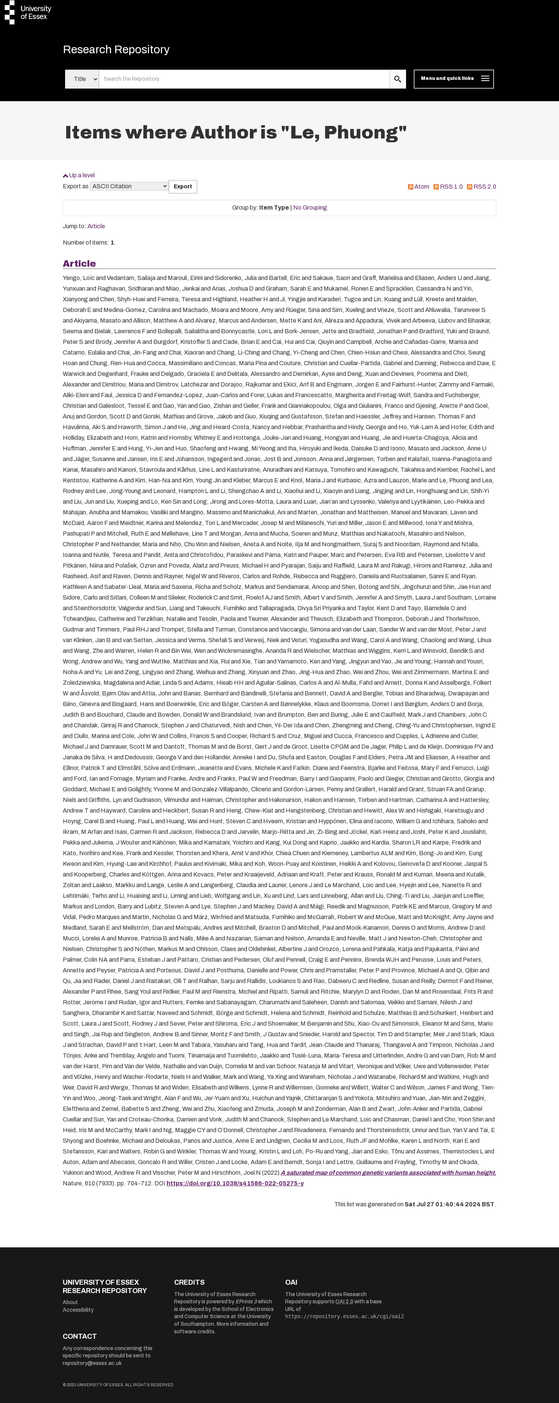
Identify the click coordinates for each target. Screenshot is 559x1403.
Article (96, 226)
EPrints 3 (246, 1301)
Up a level (82, 175)
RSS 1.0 (451, 186)
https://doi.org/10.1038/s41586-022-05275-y (235, 1183)
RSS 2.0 (484, 186)
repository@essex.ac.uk (92, 1363)
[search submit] (397, 79)
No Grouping (310, 207)
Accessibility (78, 1310)
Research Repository (116, 49)
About (70, 1302)
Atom (421, 186)
